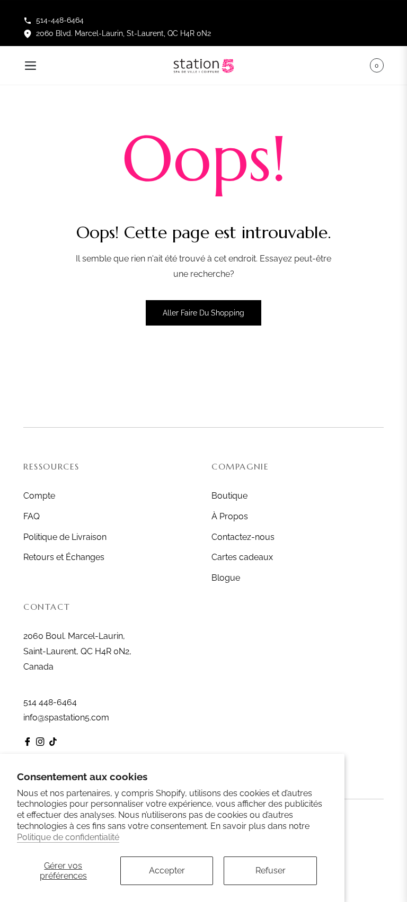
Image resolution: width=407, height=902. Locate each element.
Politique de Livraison (65, 537)
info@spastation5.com (66, 717)
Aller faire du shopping (203, 313)
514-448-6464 (60, 20)
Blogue (225, 578)
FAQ (31, 516)
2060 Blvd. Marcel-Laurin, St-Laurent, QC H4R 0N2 (123, 33)
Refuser (270, 870)
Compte (39, 496)
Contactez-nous (243, 537)
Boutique (229, 496)
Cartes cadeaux (242, 557)
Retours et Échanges (63, 557)
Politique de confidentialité (68, 837)
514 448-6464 (50, 702)
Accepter (167, 870)
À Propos (229, 516)
